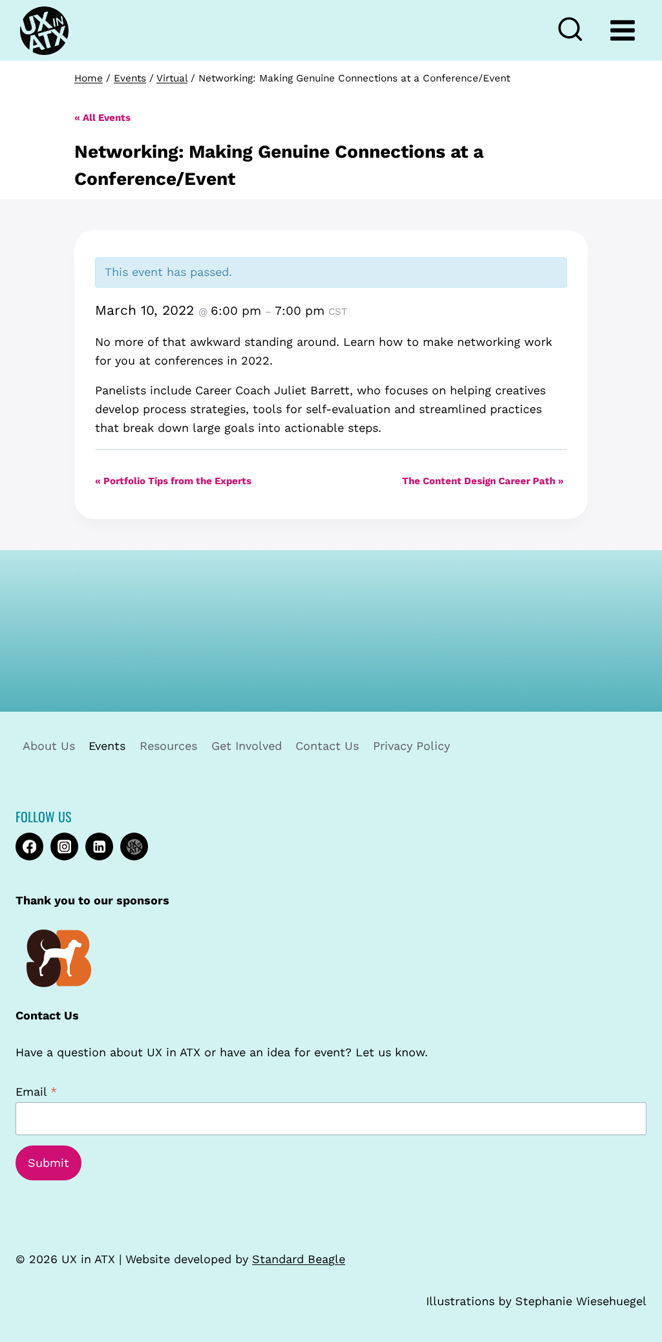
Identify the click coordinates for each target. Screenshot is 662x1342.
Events (107, 745)
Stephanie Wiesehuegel (580, 1301)
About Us (49, 745)
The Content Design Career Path (483, 481)
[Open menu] (622, 30)
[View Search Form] (576, 30)
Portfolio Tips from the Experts (173, 481)
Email (36, 1091)
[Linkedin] (99, 846)
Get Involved (246, 745)
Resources (168, 745)
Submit (48, 1162)
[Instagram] (64, 846)
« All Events (102, 117)
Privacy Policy (411, 745)
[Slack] (134, 846)
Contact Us (327, 745)
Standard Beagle (298, 1259)
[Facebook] (29, 846)
